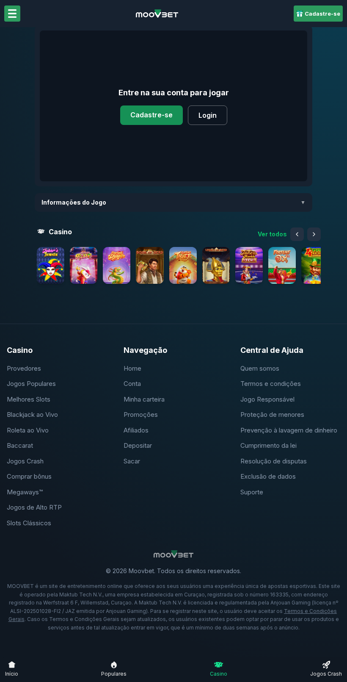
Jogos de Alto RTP (34, 507)
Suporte (251, 492)
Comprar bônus (29, 476)
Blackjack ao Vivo (32, 414)
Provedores (24, 368)
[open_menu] (12, 14)
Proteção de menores (272, 414)
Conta (132, 384)
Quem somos (259, 368)
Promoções (141, 414)
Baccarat (20, 445)
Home (132, 368)
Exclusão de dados (268, 476)
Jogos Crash (25, 461)
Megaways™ (25, 492)
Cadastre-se (151, 115)
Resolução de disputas (273, 461)
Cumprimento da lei (268, 445)
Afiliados (136, 430)
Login (207, 115)
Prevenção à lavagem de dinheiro (288, 430)
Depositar (138, 445)
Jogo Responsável (267, 399)
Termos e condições (270, 384)
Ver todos (272, 234)
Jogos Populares (31, 384)
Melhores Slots (28, 399)
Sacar (132, 461)
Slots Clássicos (29, 523)
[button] (50, 265)
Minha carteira (144, 399)
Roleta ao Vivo (28, 430)
